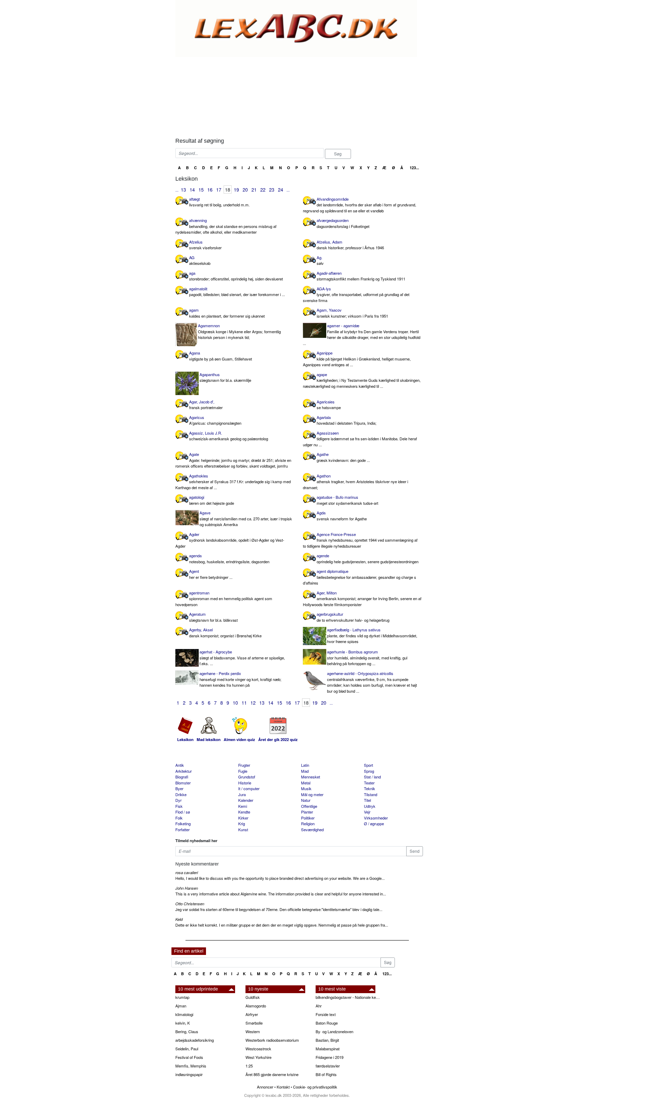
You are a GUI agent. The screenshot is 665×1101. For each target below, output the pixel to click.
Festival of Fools (189, 1057)
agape (362, 380)
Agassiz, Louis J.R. (228, 436)
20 (245, 189)
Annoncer (265, 1087)
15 (201, 189)
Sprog (369, 771)
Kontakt (283, 1087)
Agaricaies (329, 404)
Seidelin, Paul (186, 1048)
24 (280, 189)
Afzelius (205, 245)
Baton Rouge (327, 1023)
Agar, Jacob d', (206, 404)
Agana (220, 356)
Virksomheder (376, 818)
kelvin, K (182, 1023)
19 (236, 189)
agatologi (211, 500)
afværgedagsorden (343, 223)
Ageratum (213, 617)
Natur (305, 800)
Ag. (320, 260)
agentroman (223, 598)
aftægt (219, 202)
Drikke (181, 794)
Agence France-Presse (360, 540)
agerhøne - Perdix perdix (240, 679)
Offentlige (309, 806)
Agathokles (233, 481)
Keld (179, 919)
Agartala (346, 420)
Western (252, 1031)
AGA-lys (356, 294)
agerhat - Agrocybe (242, 657)
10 (235, 702)
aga (236, 276)
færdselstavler (328, 1066)
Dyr (178, 800)
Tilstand (370, 794)
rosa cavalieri (186, 872)
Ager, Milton (362, 598)
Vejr (367, 812)
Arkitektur (183, 771)
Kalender (245, 800)
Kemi (242, 806)
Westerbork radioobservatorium (272, 1040)
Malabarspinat (328, 1048)
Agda (342, 515)
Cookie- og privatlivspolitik (315, 1087)
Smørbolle (254, 1023)
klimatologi (184, 1014)
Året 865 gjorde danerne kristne (271, 1074)
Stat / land (372, 776)
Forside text (326, 1014)
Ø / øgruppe (374, 823)
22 (262, 189)
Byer (179, 788)
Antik (179, 765)
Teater (369, 782)
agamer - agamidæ (361, 334)
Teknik (369, 788)
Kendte (244, 812)
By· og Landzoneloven (334, 1031)
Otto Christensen (189, 903)
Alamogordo (255, 1005)
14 (192, 189)
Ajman (180, 1005)
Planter (307, 812)
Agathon (355, 481)
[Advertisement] (299, 96)
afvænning (225, 226)
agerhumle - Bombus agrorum (367, 657)
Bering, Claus (186, 1031)
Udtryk (369, 806)
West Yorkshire (258, 1057)
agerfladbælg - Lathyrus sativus (372, 635)
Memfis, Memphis (190, 1066)
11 (244, 702)
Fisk (179, 806)
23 (271, 189)
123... (414, 168)
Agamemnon (239, 331)
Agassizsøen (360, 438)
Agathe (343, 457)
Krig (241, 823)
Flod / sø (182, 812)
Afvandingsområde (359, 204)
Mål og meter (312, 794)
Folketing (183, 823)
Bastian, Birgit (327, 1040)
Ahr (319, 1005)
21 (254, 189)
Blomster (183, 782)
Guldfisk (252, 997)
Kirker (243, 818)
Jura (242, 794)
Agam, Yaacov (352, 313)
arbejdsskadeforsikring (194, 1040)
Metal (305, 782)
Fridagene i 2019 (329, 1057)
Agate (233, 460)
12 (253, 702)
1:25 (249, 1066)
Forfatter (182, 829)
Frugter (244, 765)
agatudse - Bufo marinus (347, 500)
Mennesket (310, 776)
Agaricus (215, 420)
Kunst (243, 829)
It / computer (249, 788)
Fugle (242, 771)
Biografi (181, 776)
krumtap (182, 997)
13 (183, 189)
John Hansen (186, 888)
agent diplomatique (359, 577)
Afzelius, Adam (350, 245)
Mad (305, 771)
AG (199, 260)
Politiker (308, 818)
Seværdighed (312, 829)
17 (218, 189)
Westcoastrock (258, 1048)
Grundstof (246, 776)
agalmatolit (237, 291)
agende (367, 558)
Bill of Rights (326, 1074)
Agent (210, 574)
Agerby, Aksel (225, 632)
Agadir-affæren (361, 276)
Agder (229, 540)
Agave (246, 518)
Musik (306, 788)
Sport (368, 765)
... (176, 190)
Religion (308, 823)
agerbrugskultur (353, 617)
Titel (367, 800)
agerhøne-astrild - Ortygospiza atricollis (372, 682)
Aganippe (357, 358)
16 (209, 189)
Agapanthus (225, 377)
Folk (179, 818)
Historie (244, 782)
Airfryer (251, 1014)
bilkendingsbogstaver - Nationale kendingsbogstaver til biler (348, 997)
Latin (305, 765)
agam (227, 313)
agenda (229, 558)
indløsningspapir (189, 1074)
